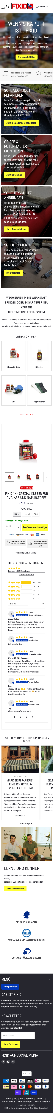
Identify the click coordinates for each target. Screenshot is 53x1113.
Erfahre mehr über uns (15, 888)
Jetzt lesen (19, 815)
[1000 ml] (27, 517)
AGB (21, 1098)
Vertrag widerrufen (10, 986)
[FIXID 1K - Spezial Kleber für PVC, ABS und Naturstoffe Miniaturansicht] (9, 477)
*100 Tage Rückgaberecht (43, 1101)
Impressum (29, 1098)
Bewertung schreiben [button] (26, 574)
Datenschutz (40, 1098)
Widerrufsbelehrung (8, 1101)
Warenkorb (43, 6)
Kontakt (8, 1098)
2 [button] (20, 716)
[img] (22, 612)
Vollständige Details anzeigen (26, 553)
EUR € (25, 1073)
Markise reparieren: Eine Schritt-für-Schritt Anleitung (20, 784)
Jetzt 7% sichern (11, 1044)
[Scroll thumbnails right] (45, 477)
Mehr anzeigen (25, 823)
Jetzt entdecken (27, 414)
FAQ (15, 1098)
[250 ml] (17, 517)
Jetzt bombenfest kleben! (26, 57)
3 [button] (26, 716)
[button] (14, 582)
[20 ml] (36, 517)
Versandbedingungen (25, 1101)
